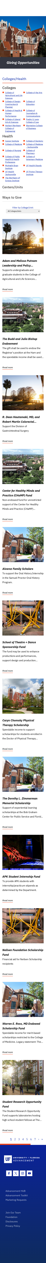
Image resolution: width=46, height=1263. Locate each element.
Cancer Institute (12, 141)
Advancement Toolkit (17, 1195)
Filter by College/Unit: (23, 207)
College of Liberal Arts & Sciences (12, 120)
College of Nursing (13, 150)
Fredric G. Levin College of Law (32, 120)
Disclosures (12, 1221)
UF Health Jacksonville (10, 173)
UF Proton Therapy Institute (34, 173)
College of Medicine (13, 144)
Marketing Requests (16, 1199)
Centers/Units (12, 187)
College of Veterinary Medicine (34, 158)
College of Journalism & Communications (33, 113)
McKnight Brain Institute (11, 167)
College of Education (30, 102)
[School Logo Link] (22, 1159)
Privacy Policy (13, 1225)
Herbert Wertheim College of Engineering (13, 128)
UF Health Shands (34, 165)
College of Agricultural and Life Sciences (13, 95)
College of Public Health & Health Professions (12, 159)
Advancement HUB (15, 1190)
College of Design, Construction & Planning (13, 104)
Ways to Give (12, 197)
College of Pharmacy (30, 151)
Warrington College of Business (34, 127)
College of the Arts (34, 92)
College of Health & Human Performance (13, 113)
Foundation (11, 1217)
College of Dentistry (34, 141)
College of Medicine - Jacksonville (34, 145)
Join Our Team (13, 1212)
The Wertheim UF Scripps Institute (12, 179)
